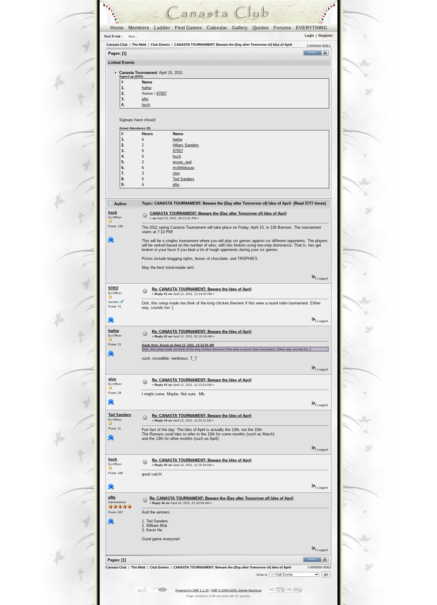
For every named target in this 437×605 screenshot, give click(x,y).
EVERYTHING (311, 27)
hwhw (146, 88)
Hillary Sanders (186, 145)
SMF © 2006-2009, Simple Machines (236, 590)
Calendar (217, 27)
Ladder (162, 27)
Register (325, 36)
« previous (314, 45)
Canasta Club (117, 44)
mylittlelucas (183, 167)
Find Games (188, 27)
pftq (145, 99)
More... (133, 36)
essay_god (182, 162)
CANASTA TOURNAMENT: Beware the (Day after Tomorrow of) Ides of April (233, 44)
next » (326, 45)
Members (138, 27)
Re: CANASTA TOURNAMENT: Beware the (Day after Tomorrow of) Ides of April (221, 498)
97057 (161, 93)
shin (176, 173)
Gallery (240, 27)
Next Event (112, 36)
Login (309, 36)
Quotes (260, 27)
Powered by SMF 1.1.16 (192, 590)
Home (117, 27)
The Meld (139, 44)
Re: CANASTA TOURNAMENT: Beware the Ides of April (201, 289)
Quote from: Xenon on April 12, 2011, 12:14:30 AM (178, 345)
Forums (282, 27)
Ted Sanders (183, 179)
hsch (146, 104)
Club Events (160, 44)
